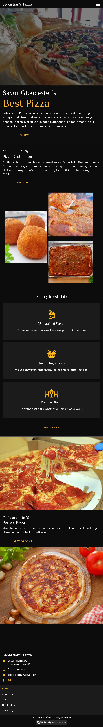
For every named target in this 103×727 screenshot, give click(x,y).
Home (5, 688)
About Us (7, 694)
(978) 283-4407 (16, 669)
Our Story (7, 710)
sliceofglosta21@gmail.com (22, 675)
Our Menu (7, 699)
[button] (3, 680)
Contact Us (9, 705)
